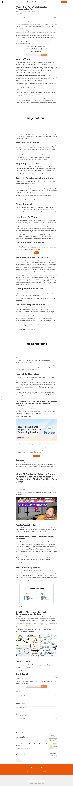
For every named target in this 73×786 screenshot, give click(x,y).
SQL (29, 157)
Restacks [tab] (23, 703)
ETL (36, 69)
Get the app (42, 780)
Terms (39, 777)
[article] (36, 738)
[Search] (56, 2)
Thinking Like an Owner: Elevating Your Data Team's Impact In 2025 (31, 744)
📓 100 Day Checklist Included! (22, 754)
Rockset (30, 463)
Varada (27, 274)
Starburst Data (31, 316)
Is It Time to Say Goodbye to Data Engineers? (27, 736)
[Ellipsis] (57, 714)
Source (17, 132)
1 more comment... (19, 727)
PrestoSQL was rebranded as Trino (37, 135)
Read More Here (20, 562)
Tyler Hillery (20, 714)
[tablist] (21, 703)
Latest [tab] (20, 732)
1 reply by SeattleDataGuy (24, 721)
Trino (24, 62)
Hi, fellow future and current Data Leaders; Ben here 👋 (27, 746)
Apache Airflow (39, 581)
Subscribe (63, 2)
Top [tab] (17, 732)
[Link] (14, 59)
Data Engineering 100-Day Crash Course (26, 753)
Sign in (69, 2)
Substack (31, 783)
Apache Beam (49, 581)
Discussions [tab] (24, 732)
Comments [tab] (18, 703)
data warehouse (42, 360)
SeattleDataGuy (19, 13)
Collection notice (44, 777)
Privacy (36, 777)
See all (18, 761)
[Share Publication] (59, 2)
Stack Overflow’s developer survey (37, 558)
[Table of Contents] (1, 393)
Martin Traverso (22, 77)
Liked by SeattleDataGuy (23, 715)
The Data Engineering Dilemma (22, 737)
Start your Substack (33, 780)
